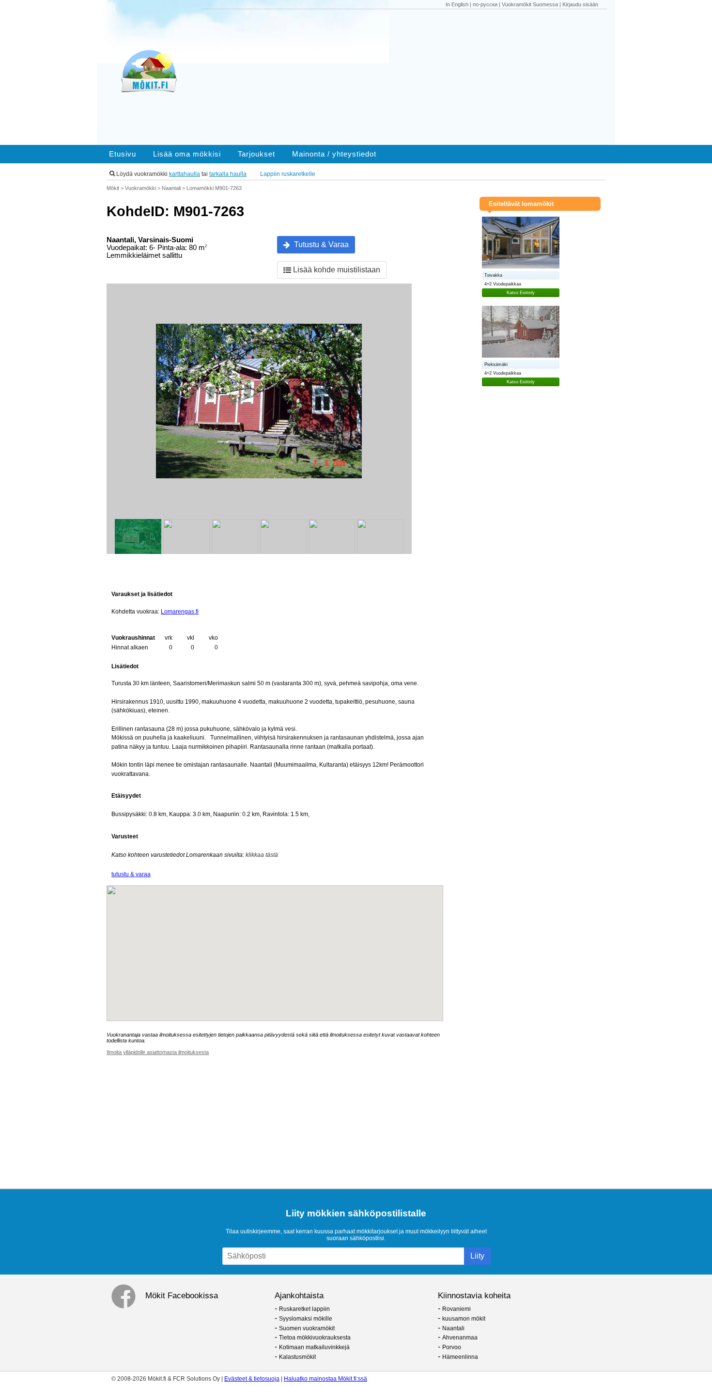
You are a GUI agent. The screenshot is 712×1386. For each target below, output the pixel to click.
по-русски (485, 4)
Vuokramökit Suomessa (530, 4)
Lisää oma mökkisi (187, 154)
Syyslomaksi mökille (305, 1318)
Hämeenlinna (460, 1357)
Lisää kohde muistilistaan (335, 270)
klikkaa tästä (262, 854)
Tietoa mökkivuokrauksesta (315, 1337)
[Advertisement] (408, 77)
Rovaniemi (456, 1309)
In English (457, 4)
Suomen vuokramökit (307, 1328)
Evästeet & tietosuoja (251, 1378)
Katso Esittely (521, 292)
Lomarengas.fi (180, 611)
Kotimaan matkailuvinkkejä (314, 1347)
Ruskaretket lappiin (304, 1309)
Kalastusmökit (297, 1357)
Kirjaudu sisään (580, 4)
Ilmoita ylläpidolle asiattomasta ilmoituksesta (158, 1052)
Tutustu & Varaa (319, 244)
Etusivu (122, 154)
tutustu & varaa (131, 874)
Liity (477, 1256)
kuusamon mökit (463, 1318)
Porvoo (451, 1347)
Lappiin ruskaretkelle (287, 174)
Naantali (453, 1328)
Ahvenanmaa (460, 1337)
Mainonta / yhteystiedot (334, 154)
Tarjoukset (256, 154)
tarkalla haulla (228, 174)
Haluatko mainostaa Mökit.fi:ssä (325, 1378)
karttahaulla (184, 174)
